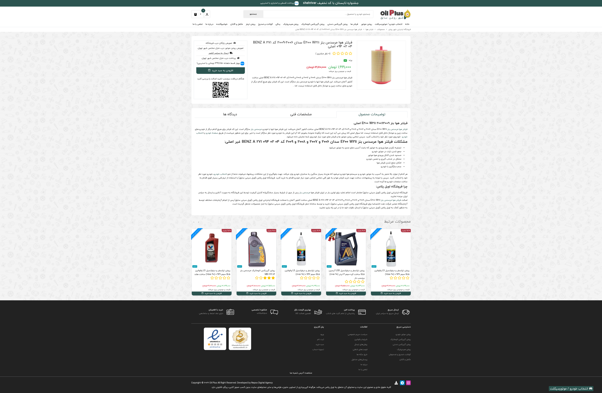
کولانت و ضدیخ (265, 24)
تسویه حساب (318, 349)
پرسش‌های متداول (359, 359)
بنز (345, 60)
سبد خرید (320, 344)
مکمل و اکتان (236, 24)
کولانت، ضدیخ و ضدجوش (400, 354)
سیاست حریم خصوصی (357, 334)
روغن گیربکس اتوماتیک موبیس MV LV (212, 272)
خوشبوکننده (221, 24)
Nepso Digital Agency (262, 382)
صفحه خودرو (212, 133)
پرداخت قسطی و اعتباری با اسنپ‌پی (277, 3)
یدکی (277, 24)
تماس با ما (198, 24)
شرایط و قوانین (360, 339)
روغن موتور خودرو (403, 334)
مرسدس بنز (392, 129)
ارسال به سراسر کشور (219, 53)
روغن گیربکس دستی (337, 24)
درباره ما (209, 24)
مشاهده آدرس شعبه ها (301, 373)
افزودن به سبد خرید (222, 70)
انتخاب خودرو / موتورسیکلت (388, 24)
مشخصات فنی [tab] (301, 114)
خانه (407, 24)
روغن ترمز (250, 24)
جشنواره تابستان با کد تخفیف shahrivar (330, 3)
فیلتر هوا (403, 129)
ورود (322, 334)
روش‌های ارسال (360, 344)
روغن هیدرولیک (290, 24)
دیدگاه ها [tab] (230, 114)
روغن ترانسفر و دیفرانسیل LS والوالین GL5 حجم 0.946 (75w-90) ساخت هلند (257, 272)
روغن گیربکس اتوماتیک (313, 24)
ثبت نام (320, 339)
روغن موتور (366, 24)
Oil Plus (213, 382)
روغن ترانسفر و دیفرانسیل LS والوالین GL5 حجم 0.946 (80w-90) (347, 272)
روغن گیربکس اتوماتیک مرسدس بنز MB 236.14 (302, 272)
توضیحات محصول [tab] (372, 114)
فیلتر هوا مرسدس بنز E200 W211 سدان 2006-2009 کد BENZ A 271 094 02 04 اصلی (302, 44)
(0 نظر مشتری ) (323, 53)
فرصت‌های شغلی (360, 349)
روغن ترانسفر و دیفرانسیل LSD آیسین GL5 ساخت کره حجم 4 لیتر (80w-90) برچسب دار (391, 274)
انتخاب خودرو (220, 174)
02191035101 (262, 313)
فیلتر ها (354, 24)
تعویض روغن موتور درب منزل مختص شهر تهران (220, 48)
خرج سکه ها (362, 354)
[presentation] (198, 222)
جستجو (253, 14)
